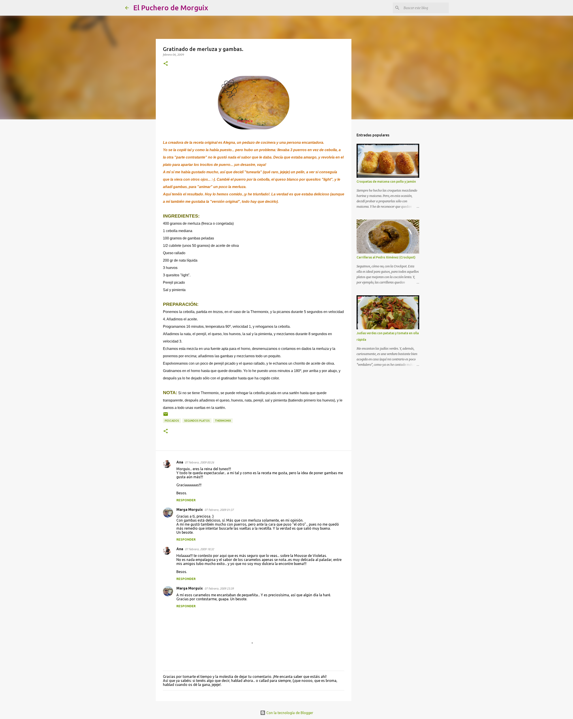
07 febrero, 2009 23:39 (219, 588)
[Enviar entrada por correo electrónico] (165, 415)
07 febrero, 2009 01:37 (219, 509)
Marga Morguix (189, 510)
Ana (179, 462)
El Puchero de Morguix (170, 8)
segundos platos (197, 420)
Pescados (172, 420)
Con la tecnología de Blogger (289, 713)
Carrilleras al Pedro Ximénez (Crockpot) (386, 257)
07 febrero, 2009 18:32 (199, 549)
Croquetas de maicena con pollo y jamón (386, 181)
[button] (165, 64)
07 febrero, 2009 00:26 (199, 462)
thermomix (223, 420)
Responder (186, 500)
